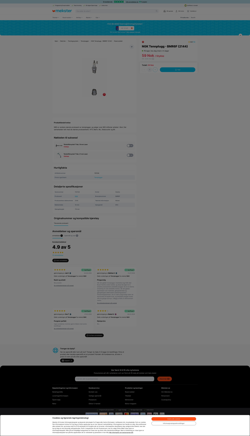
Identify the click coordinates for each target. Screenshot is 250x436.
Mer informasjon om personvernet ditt (121, 432)
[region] (125, 425)
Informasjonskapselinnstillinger (174, 423)
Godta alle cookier (173, 419)
